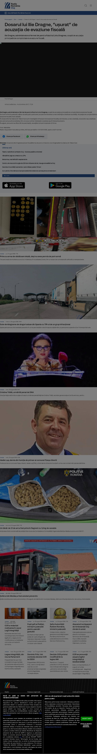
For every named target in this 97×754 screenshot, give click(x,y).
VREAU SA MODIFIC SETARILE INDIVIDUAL (86, 725)
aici (20, 737)
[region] (48, 723)
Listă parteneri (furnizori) (53, 727)
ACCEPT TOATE (86, 718)
